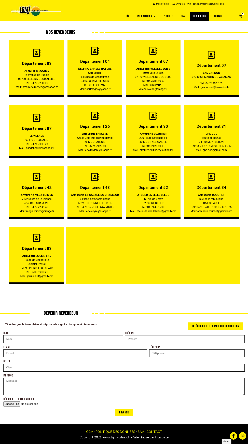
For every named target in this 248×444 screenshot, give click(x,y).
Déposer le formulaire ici (18, 399)
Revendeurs (199, 16)
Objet (6, 361)
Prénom (129, 333)
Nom (5, 333)
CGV (89, 432)
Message (8, 375)
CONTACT (154, 432)
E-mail (7, 347)
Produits (168, 16)
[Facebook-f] (233, 436)
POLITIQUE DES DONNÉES (115, 432)
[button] (215, 326)
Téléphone (155, 347)
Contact (218, 16)
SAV (183, 16)
